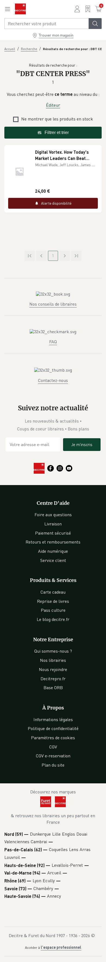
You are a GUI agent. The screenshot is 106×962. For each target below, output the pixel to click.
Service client (53, 560)
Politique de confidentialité (53, 728)
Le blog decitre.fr (53, 619)
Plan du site (53, 765)
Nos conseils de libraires (53, 304)
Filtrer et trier (57, 132)
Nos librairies (53, 660)
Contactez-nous (53, 380)
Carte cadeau (53, 592)
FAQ (53, 341)
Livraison (53, 523)
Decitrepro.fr (53, 678)
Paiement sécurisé (53, 533)
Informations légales (53, 719)
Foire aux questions (53, 514)
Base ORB (53, 687)
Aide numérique (53, 551)
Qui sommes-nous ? (53, 651)
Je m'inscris (81, 444)
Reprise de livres (53, 601)
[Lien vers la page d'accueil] (20, 9)
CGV (53, 747)
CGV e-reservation (53, 755)
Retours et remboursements (53, 542)
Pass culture (53, 610)
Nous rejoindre (53, 669)
